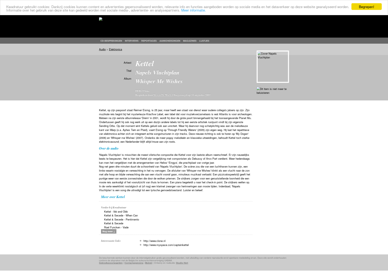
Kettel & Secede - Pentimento (121, 219)
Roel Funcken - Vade (116, 227)
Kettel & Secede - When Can (121, 215)
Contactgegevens (133, 262)
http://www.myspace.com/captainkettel (166, 245)
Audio (102, 49)
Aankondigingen (169, 41)
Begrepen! (366, 6)
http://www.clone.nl (154, 241)
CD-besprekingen (111, 41)
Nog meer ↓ (108, 231)
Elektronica (115, 49)
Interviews (131, 41)
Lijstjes (204, 41)
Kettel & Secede (113, 223)
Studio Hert (182, 262)
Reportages (149, 41)
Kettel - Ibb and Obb (116, 211)
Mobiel (148, 262)
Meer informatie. (193, 10)
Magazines (189, 41)
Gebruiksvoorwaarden (111, 262)
